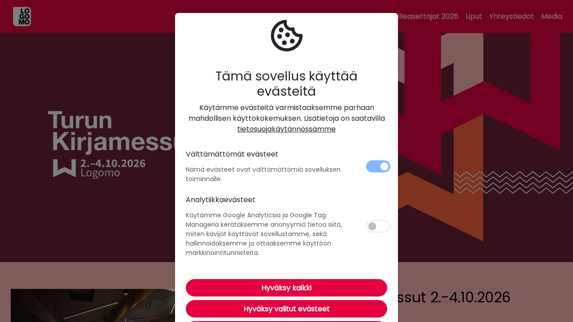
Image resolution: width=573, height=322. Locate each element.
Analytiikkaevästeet (221, 200)
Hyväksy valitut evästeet (287, 309)
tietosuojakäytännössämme (286, 129)
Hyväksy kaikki (286, 288)
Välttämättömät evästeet (232, 154)
